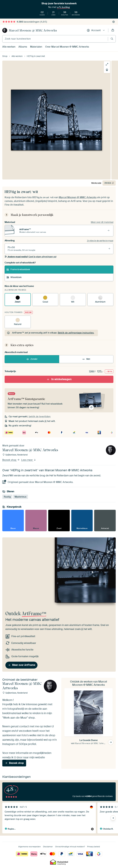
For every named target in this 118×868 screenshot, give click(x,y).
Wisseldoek (16, 277)
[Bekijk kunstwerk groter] (107, 64)
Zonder (33, 359)
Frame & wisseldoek (20, 269)
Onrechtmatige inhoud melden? (70, 846)
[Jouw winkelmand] (113, 30)
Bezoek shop (9, 459)
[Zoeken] (112, 39)
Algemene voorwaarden (29, 846)
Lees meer (27, 459)
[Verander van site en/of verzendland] (113, 21)
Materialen (36, 46)
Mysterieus (20, 496)
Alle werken (8, 46)
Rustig (7, 496)
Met (88, 359)
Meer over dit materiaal (102, 222)
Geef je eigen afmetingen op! (32, 256)
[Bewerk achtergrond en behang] (107, 70)
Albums (22, 46)
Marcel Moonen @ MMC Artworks (33, 30)
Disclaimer (48, 846)
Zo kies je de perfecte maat (100, 240)
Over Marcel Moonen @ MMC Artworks (67, 46)
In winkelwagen (61, 379)
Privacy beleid (93, 846)
